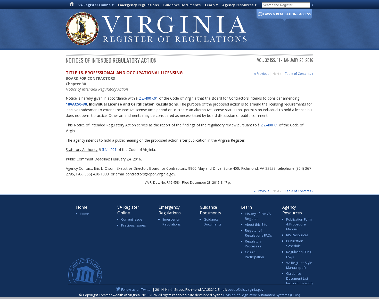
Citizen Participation (254, 254)
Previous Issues (133, 225)
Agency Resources (237, 5)
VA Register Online (94, 5)
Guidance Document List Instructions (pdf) (299, 278)
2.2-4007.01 (148, 98)
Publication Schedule (294, 243)
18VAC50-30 (76, 104)
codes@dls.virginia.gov (245, 289)
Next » (277, 73)
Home (84, 213)
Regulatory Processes (253, 243)
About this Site (256, 224)
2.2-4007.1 (269, 125)
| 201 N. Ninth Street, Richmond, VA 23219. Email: (192, 289)
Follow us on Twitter (136, 289)
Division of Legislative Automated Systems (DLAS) (261, 295)
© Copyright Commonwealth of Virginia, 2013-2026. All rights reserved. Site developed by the (189, 295)
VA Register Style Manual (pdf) (299, 265)
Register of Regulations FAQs (258, 233)
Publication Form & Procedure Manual (299, 224)
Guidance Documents (182, 5)
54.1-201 (109, 149)
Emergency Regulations (138, 5)
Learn (210, 5)
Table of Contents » (299, 73)
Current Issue (131, 219)
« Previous (261, 73)
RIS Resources (297, 235)
